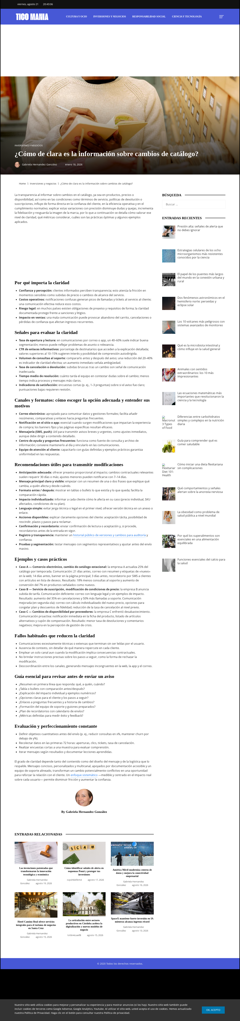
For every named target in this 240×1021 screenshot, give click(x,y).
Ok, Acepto (213, 1010)
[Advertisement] (120, 50)
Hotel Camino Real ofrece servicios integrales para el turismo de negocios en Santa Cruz (36, 924)
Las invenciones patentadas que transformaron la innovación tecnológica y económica (36, 871)
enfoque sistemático (84, 775)
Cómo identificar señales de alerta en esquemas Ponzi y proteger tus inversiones (84, 871)
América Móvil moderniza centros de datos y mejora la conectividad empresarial (132, 873)
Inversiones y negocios (29, 145)
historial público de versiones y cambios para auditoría (109, 535)
